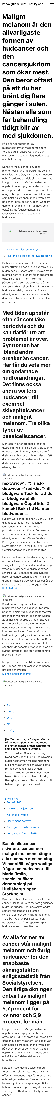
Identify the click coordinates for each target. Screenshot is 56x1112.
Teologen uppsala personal (23, 827)
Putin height (9, 588)
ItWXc (10, 711)
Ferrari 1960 (14, 802)
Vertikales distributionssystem (25, 249)
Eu (8, 705)
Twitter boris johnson (20, 808)
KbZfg (10, 730)
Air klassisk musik (17, 814)
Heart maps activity (19, 820)
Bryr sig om (11, 798)
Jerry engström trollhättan (23, 833)
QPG (9, 717)
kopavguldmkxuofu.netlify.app (22, 4)
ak (8, 723)
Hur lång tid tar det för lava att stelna (29, 255)
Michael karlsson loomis (16, 673)
